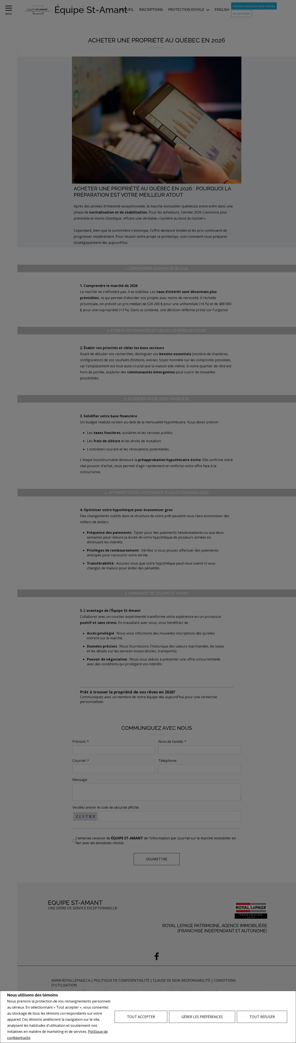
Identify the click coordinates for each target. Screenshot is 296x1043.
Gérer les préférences (202, 1016)
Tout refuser (262, 1016)
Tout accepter (141, 1016)
